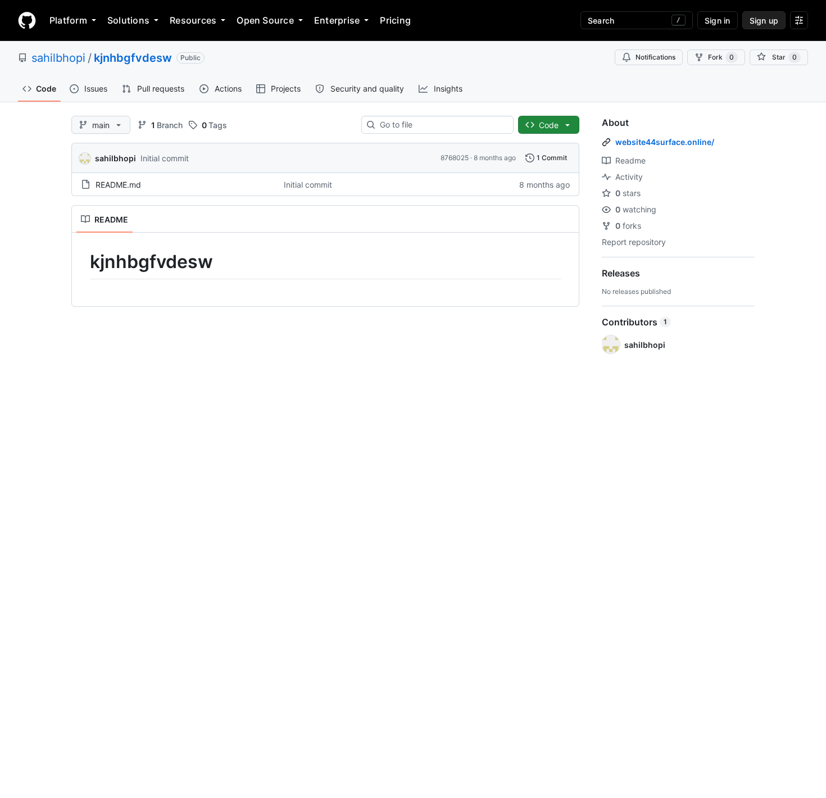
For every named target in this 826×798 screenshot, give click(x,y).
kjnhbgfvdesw (133, 58)
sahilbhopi (58, 58)
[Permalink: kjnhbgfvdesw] (82, 262)
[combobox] (442, 124)
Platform (68, 20)
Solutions (128, 20)
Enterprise (337, 20)
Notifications (655, 57)
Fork (721, 57)
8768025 (455, 157)
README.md (118, 184)
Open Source (265, 20)
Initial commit (164, 158)
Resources (193, 20)
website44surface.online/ (664, 142)
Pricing (395, 20)
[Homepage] (27, 20)
